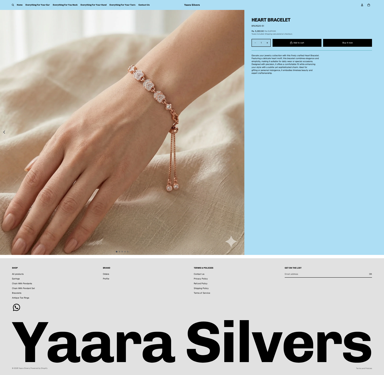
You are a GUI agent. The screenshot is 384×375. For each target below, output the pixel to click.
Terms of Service (202, 293)
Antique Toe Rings (20, 297)
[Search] (13, 5)
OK (370, 274)
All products (18, 274)
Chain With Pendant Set (23, 288)
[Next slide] (241, 132)
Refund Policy (200, 283)
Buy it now (347, 42)
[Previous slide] (3, 132)
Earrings (16, 278)
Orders (106, 274)
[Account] (362, 5)
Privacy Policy (201, 278)
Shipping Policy (201, 288)
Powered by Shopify (38, 368)
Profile (106, 278)
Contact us (199, 274)
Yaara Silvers (24, 368)
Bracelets (16, 293)
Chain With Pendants (22, 283)
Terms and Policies (364, 368)
